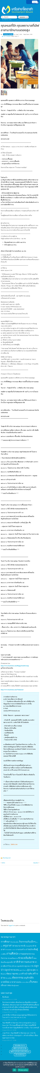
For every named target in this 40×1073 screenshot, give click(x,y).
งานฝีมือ (3, 954)
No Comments (7, 36)
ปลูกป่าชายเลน (11, 969)
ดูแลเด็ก (10, 962)
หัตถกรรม (18, 977)
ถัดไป (3, 863)
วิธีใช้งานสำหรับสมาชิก (20, 1049)
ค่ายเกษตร (9, 949)
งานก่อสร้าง (21, 949)
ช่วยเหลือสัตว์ (25, 957)
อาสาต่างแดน (15, 982)
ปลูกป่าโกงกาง (23, 970)
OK (14, 1070)
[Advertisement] (20, 894)
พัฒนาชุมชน (12, 973)
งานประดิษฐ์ (32, 949)
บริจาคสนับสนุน (20, 1055)
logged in (11, 925)
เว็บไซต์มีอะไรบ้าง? (19, 1046)
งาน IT (14, 949)
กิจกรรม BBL (15, 942)
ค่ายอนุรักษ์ (29, 946)
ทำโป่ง (8, 966)
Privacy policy (23, 1070)
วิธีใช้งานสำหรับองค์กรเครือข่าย (20, 1052)
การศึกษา (5, 941)
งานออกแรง (25, 953)
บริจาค (14, 966)
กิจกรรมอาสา (7, 858)
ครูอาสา (7, 945)
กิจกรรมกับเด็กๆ (27, 941)
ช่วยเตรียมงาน (13, 958)
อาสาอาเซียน (25, 982)
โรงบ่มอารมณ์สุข (8, 34)
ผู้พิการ (35, 970)
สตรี (20, 974)
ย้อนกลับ (35, 863)
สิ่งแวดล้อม (8, 978)
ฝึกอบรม (3, 974)
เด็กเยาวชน (6, 985)
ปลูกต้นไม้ (20, 966)
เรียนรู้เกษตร (15, 985)
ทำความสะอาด (26, 961)
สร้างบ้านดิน (26, 973)
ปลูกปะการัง (29, 966)
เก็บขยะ (33, 981)
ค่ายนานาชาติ (19, 945)
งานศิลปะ (12, 953)
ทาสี (16, 961)
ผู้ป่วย (29, 969)
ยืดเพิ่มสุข (5, 997)
